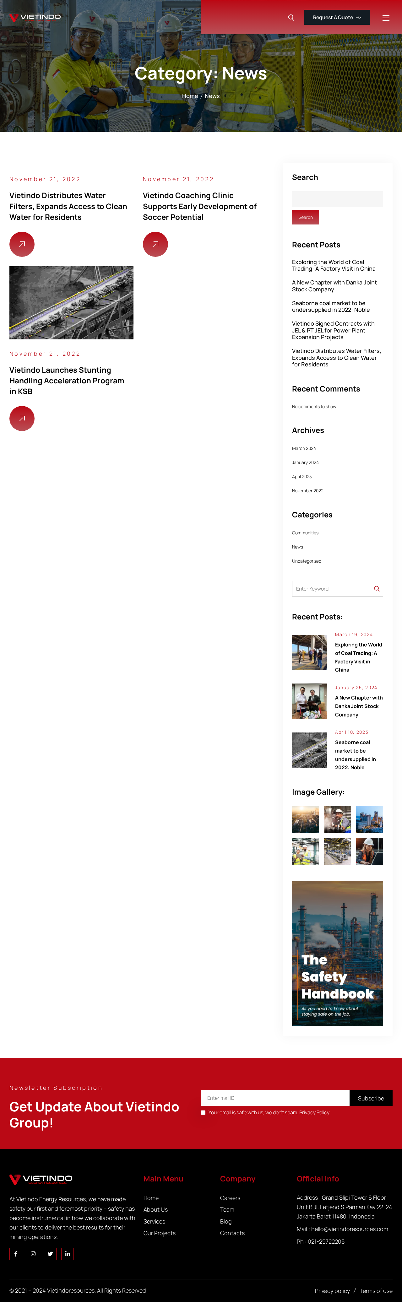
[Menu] (388, 17)
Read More (22, 244)
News (212, 96)
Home (190, 96)
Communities (305, 533)
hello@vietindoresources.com (349, 1229)
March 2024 (304, 448)
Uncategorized (306, 561)
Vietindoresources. (71, 1290)
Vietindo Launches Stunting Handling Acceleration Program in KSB (66, 380)
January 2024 (305, 462)
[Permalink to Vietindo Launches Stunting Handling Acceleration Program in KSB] (71, 302)
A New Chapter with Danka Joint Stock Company (334, 286)
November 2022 (307, 491)
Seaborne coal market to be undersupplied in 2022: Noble (331, 306)
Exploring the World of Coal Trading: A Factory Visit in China (334, 265)
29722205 (332, 1241)
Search (305, 177)
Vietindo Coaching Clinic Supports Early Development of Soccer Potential (200, 206)
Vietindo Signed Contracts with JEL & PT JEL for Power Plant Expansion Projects (333, 330)
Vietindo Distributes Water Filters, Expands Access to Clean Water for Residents (68, 206)
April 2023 (302, 476)
